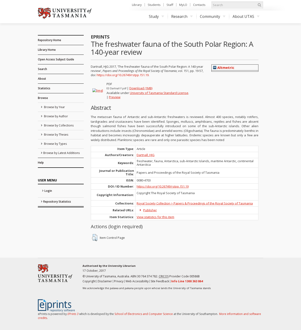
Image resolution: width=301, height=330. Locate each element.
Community (210, 16)
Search (42, 69)
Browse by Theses (55, 135)
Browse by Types (55, 144)
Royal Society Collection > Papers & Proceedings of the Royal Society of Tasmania (195, 203)
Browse (43, 98)
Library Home (47, 50)
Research (179, 16)
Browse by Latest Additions (61, 153)
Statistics (44, 88)
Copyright (89, 281)
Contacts (199, 5)
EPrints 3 (73, 314)
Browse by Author (55, 116)
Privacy (118, 281)
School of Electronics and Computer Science (144, 314)
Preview (114, 97)
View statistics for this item (155, 217)
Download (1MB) (140, 88)
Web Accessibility (137, 281)
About (42, 79)
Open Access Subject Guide (56, 59)
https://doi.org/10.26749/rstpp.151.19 (123, 75)
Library (137, 5)
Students (154, 5)
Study (154, 16)
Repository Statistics (57, 202)
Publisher (150, 210)
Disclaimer (105, 281)
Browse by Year (54, 107)
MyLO (183, 5)
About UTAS (243, 16)
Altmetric (225, 67)
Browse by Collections (58, 125)
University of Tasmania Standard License (159, 93)
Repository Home (49, 40)
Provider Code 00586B (179, 276)
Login (48, 191)
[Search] (259, 5)
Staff (169, 5)
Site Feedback (160, 281)
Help (41, 163)
